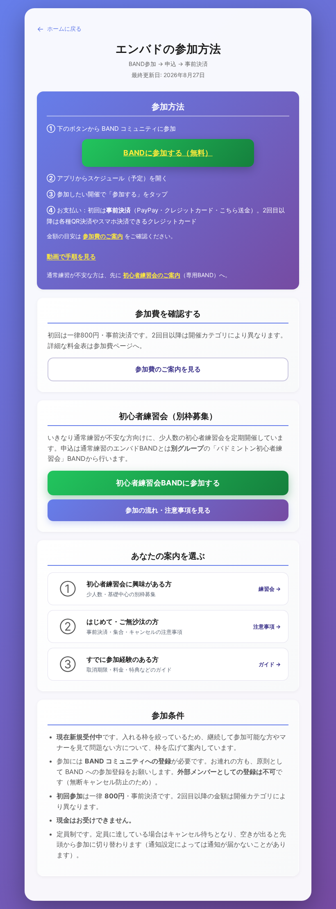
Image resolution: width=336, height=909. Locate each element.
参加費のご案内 (103, 235)
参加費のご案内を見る (168, 369)
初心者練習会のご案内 (151, 274)
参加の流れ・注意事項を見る (168, 510)
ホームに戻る (64, 28)
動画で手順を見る (71, 256)
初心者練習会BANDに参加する (168, 482)
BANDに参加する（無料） (168, 152)
